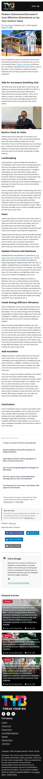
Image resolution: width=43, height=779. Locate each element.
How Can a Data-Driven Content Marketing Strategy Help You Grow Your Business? (18, 478)
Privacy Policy (7, 730)
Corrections (6, 744)
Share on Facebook (15, 533)
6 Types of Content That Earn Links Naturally (19, 443)
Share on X (34, 533)
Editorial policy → (29, 518)
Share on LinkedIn (15, 539)
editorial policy (8, 502)
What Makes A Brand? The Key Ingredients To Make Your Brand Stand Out (19, 460)
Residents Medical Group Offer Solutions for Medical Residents (19, 451)
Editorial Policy (7, 740)
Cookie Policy (12, 774)
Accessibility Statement (10, 733)
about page (19, 502)
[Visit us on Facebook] (3, 714)
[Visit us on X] (8, 714)
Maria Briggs (8, 25)
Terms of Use (6, 726)
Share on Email (14, 546)
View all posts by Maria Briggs (18, 583)
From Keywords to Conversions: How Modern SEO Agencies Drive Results (21, 487)
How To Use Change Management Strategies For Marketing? (20, 469)
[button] (34, 6)
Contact (4, 722)
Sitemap (5, 737)
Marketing (12, 523)
